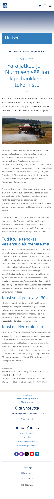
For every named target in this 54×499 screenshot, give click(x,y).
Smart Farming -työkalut (27, 399)
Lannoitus (27, 437)
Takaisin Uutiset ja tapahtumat (28, 51)
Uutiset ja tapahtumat (27, 442)
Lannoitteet (27, 395)
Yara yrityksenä (27, 433)
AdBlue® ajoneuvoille (27, 446)
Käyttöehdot (27, 473)
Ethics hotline (27, 479)
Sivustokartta (27, 402)
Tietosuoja (27, 468)
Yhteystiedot (27, 419)
